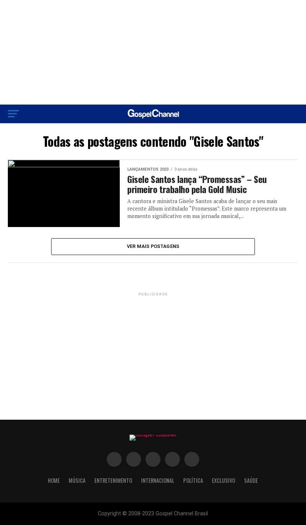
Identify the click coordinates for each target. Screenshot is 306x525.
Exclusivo (223, 480)
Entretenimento (113, 480)
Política (193, 480)
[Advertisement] (153, 52)
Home (54, 480)
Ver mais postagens (153, 246)
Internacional (157, 480)
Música (77, 480)
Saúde (251, 480)
